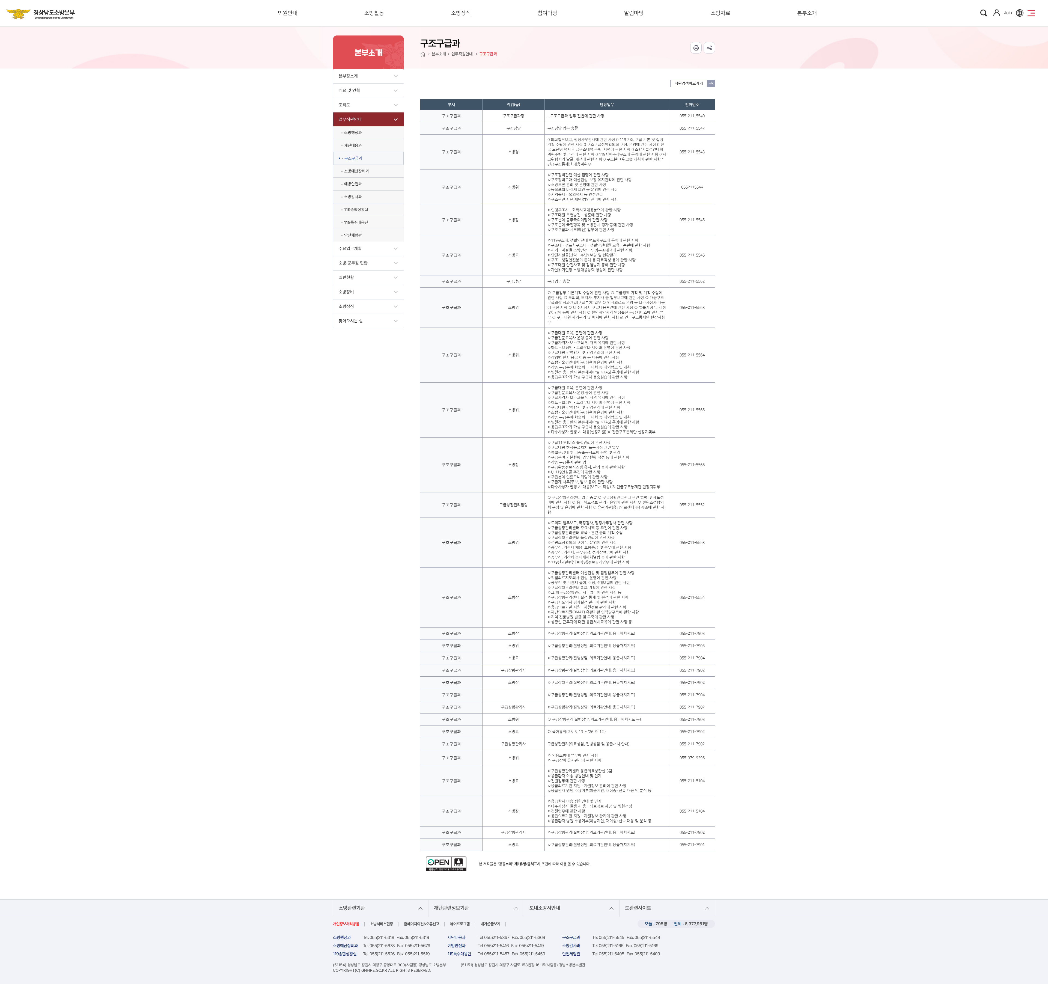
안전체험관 (353, 235)
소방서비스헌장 (381, 923)
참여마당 (547, 13)
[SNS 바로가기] (709, 47)
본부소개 (807, 13)
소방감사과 (353, 196)
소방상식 (461, 13)
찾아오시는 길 (351, 320)
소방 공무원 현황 (353, 263)
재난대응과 (353, 145)
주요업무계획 (350, 248)
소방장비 (346, 292)
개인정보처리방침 (346, 923)
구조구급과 (353, 158)
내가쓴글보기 (490, 923)
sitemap (1031, 13)
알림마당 (634, 13)
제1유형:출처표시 (527, 864)
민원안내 (287, 13)
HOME (422, 54)
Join (1008, 12)
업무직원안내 (350, 119)
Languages (1019, 13)
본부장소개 (348, 76)
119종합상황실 (356, 209)
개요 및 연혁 (349, 90)
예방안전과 (353, 184)
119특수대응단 (356, 222)
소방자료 (720, 13)
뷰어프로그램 (460, 923)
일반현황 (346, 277)
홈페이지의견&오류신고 (421, 923)
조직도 (344, 105)
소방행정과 (353, 132)
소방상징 (346, 306)
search (984, 13)
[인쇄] (696, 47)
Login (996, 12)
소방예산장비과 (356, 171)
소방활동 (374, 13)
